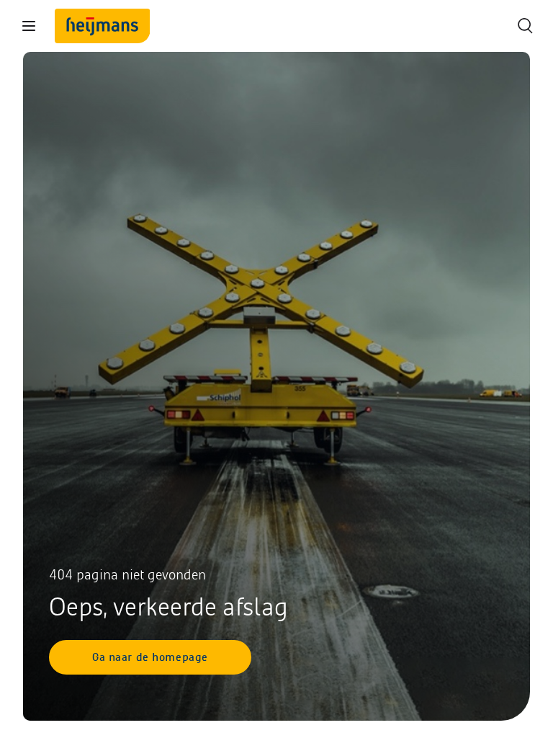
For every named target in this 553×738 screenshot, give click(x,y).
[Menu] (29, 26)
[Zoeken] (524, 26)
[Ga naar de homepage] (102, 26)
